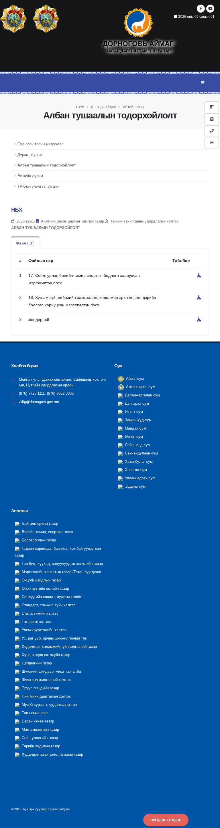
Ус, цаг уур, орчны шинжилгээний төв (54, 638)
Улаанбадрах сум (139, 478)
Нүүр (80, 107)
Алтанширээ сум (140, 387)
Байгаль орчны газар (39, 524)
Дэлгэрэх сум (136, 404)
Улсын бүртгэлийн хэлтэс (43, 630)
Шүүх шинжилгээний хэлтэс (46, 680)
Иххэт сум (133, 412)
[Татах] (199, 275)
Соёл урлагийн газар (39, 738)
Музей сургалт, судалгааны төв (49, 705)
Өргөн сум (133, 437)
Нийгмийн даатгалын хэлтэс (46, 696)
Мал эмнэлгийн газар (40, 730)
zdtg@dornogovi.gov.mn (39, 402)
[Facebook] (201, 9)
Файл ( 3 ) (25, 243)
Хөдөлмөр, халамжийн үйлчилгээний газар (59, 647)
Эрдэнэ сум (135, 487)
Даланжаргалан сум (142, 395)
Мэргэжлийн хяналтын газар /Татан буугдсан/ (61, 572)
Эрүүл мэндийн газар (40, 688)
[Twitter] (210, 9)
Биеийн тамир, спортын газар (47, 532)
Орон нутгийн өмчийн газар (45, 589)
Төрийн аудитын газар (40, 746)
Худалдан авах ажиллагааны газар (52, 754)
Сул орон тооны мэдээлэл (40, 144)
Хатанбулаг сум (138, 462)
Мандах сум (135, 428)
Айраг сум (134, 379)
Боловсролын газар (38, 540)
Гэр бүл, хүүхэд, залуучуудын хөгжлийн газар (62, 564)
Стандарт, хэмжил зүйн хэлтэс (48, 605)
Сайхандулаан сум (141, 453)
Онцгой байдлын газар (41, 580)
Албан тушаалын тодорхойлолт (46, 165)
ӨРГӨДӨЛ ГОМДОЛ (165, 820)
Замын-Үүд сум (138, 420)
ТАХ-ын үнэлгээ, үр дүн (38, 186)
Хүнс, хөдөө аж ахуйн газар (45, 655)
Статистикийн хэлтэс (39, 613)
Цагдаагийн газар (36, 663)
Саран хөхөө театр (37, 721)
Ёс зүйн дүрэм (30, 176)
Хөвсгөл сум (135, 470)
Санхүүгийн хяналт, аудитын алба (51, 597)
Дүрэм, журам (29, 155)
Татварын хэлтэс (36, 622)
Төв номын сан (34, 713)
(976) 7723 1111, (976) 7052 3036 (46, 394)
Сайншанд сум (137, 445)
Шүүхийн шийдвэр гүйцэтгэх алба (51, 672)
